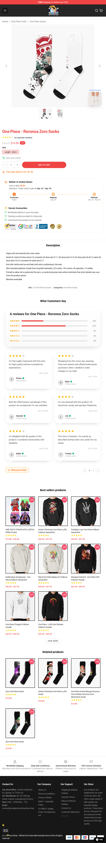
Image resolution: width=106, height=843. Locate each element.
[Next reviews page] (98, 470)
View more (53, 641)
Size (4, 147)
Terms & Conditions (46, 794)
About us (42, 790)
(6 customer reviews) (23, 138)
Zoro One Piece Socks (15, 691)
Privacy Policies (44, 797)
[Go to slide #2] (60, 114)
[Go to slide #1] (45, 114)
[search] (96, 10)
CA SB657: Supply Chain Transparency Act (46, 812)
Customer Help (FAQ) (70, 812)
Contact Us (66, 808)
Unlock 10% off (5, 830)
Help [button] (101, 840)
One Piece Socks (38, 21)
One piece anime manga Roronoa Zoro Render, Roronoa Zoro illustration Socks (85, 694)
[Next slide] (99, 66)
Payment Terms (68, 797)
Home (5, 21)
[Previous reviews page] (84, 470)
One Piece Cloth (18, 21)
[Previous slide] (6, 66)
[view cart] (101, 10)
